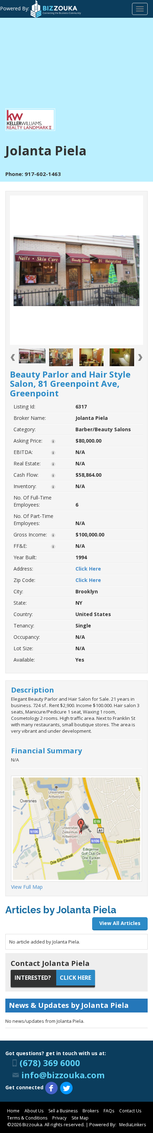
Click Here (88, 568)
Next (140, 358)
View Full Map (27, 886)
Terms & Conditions (27, 1118)
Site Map (80, 1118)
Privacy (59, 1118)
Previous (12, 358)
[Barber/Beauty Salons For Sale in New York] (32, 355)
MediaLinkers (132, 1125)
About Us (34, 1111)
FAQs (109, 1111)
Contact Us (130, 1111)
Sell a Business (63, 1111)
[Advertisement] (76, 65)
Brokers (91, 1111)
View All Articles (120, 923)
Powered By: (15, 8)
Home (13, 1111)
